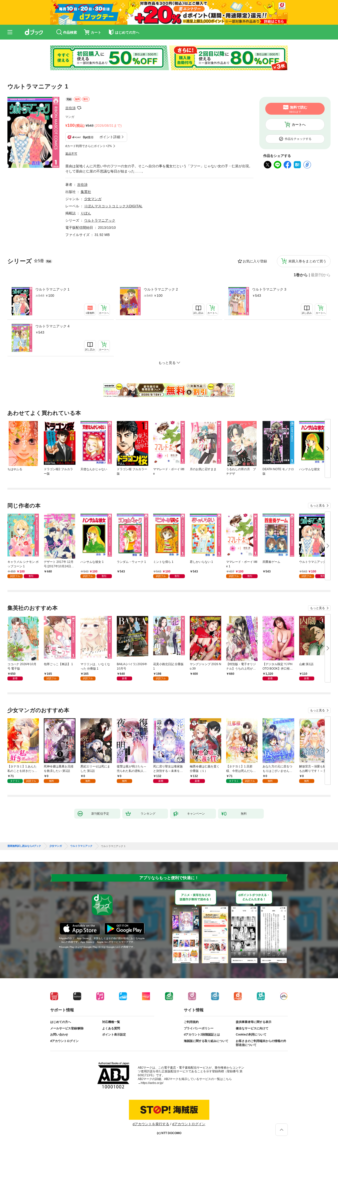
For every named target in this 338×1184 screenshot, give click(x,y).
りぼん (86, 213)
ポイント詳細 (109, 137)
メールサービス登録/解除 (67, 1028)
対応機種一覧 (111, 1022)
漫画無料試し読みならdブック (24, 846)
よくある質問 (111, 1028)
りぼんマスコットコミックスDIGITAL (113, 206)
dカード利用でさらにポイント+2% (88, 146)
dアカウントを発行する (151, 1124)
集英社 (86, 192)
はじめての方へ (60, 1022)
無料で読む (298, 109)
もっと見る (317, 505)
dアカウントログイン (64, 1041)
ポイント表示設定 (114, 1034)
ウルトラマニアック (99, 220)
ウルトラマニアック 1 (52, 289)
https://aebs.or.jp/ (152, 1083)
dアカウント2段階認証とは (202, 1034)
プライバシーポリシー (199, 1028)
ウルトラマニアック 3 (269, 289)
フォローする (79, 108)
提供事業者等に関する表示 (253, 1022)
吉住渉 (70, 108)
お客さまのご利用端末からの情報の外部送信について (261, 1043)
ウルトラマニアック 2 (161, 289)
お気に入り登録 (255, 261)
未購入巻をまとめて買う (307, 261)
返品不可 (71, 153)
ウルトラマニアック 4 (52, 326)
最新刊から (321, 275)
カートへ (299, 125)
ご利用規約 (191, 1022)
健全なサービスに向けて (252, 1028)
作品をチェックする (298, 139)
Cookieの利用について (251, 1034)
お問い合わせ (59, 1034)
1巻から (301, 275)
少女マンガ (92, 199)
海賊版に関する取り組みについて (206, 1041)
